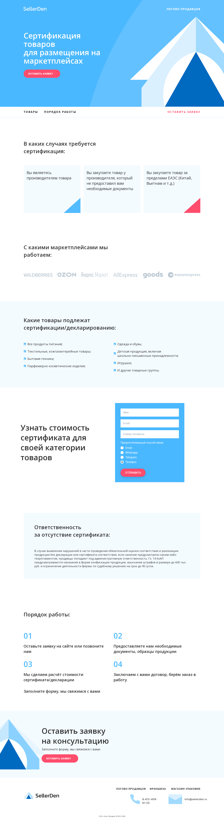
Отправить (133, 472)
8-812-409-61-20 (149, 801)
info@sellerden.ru (196, 799)
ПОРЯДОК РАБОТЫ (60, 112)
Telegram (131, 457)
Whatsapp (131, 452)
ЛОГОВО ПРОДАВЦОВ (183, 9)
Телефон (131, 462)
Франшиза (158, 788)
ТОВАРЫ (31, 112)
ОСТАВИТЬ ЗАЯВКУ (183, 112)
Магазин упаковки (185, 788)
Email (128, 447)
